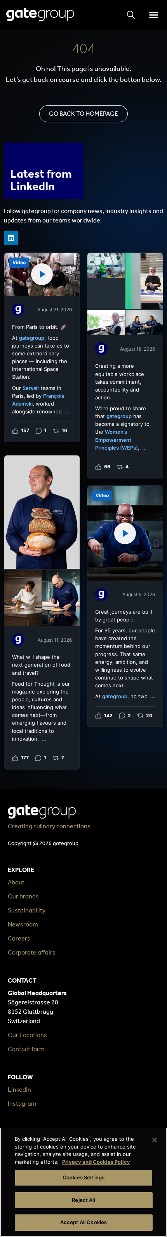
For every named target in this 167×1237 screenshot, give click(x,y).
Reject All (83, 1200)
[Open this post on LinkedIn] (42, 347)
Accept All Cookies (83, 1222)
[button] (153, 14)
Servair (31, 388)
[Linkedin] (11, 238)
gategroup (31, 338)
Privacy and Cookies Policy (96, 1162)
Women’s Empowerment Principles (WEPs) (116, 439)
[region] (83, 1182)
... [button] (66, 411)
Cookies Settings (83, 1177)
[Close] (154, 1140)
